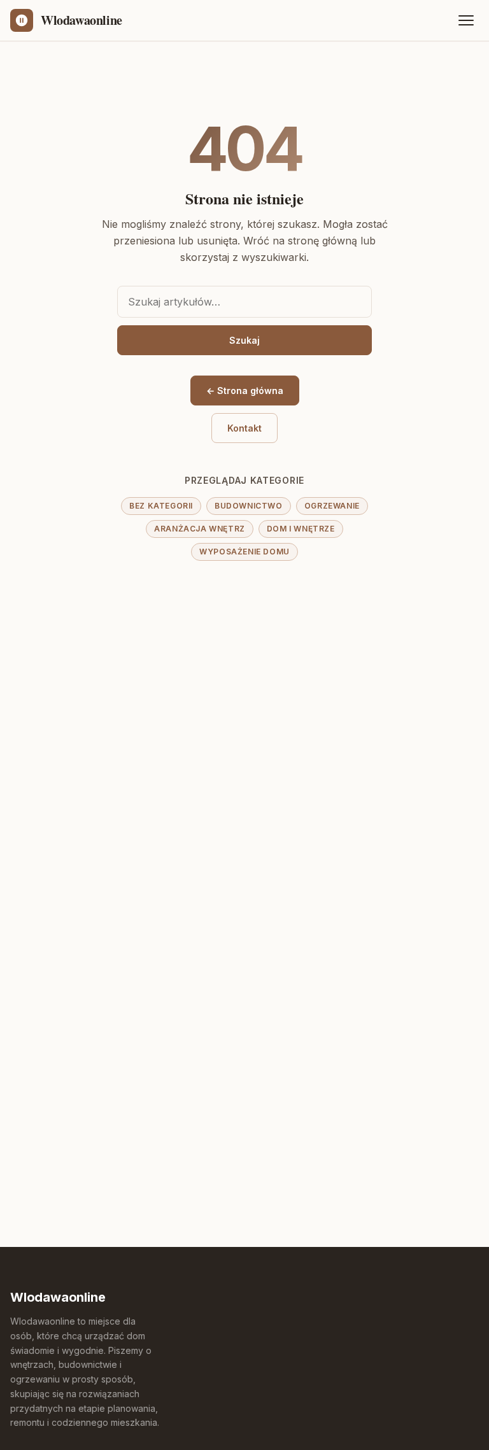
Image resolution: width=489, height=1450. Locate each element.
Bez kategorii (161, 505)
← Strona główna (244, 390)
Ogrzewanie (332, 505)
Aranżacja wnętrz (199, 528)
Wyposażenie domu (244, 551)
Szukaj (244, 340)
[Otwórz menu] (466, 20)
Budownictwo (249, 505)
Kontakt (244, 428)
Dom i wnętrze (301, 528)
